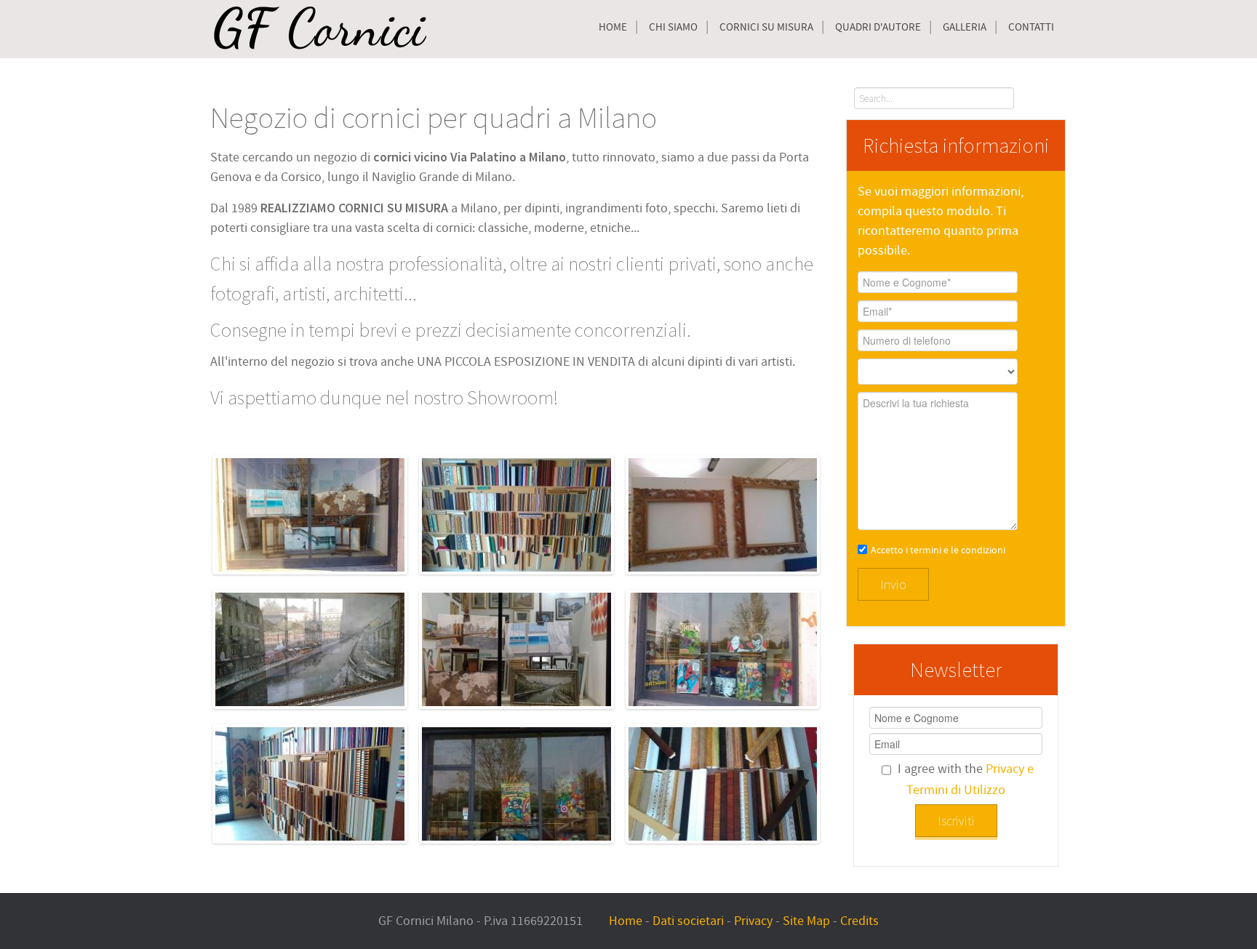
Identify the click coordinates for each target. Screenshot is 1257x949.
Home (613, 27)
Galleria (964, 27)
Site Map (806, 921)
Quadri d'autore (878, 27)
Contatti (1031, 27)
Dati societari (688, 921)
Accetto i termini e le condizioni (938, 550)
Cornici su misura (766, 27)
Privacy (753, 921)
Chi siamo (673, 27)
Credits (859, 921)
